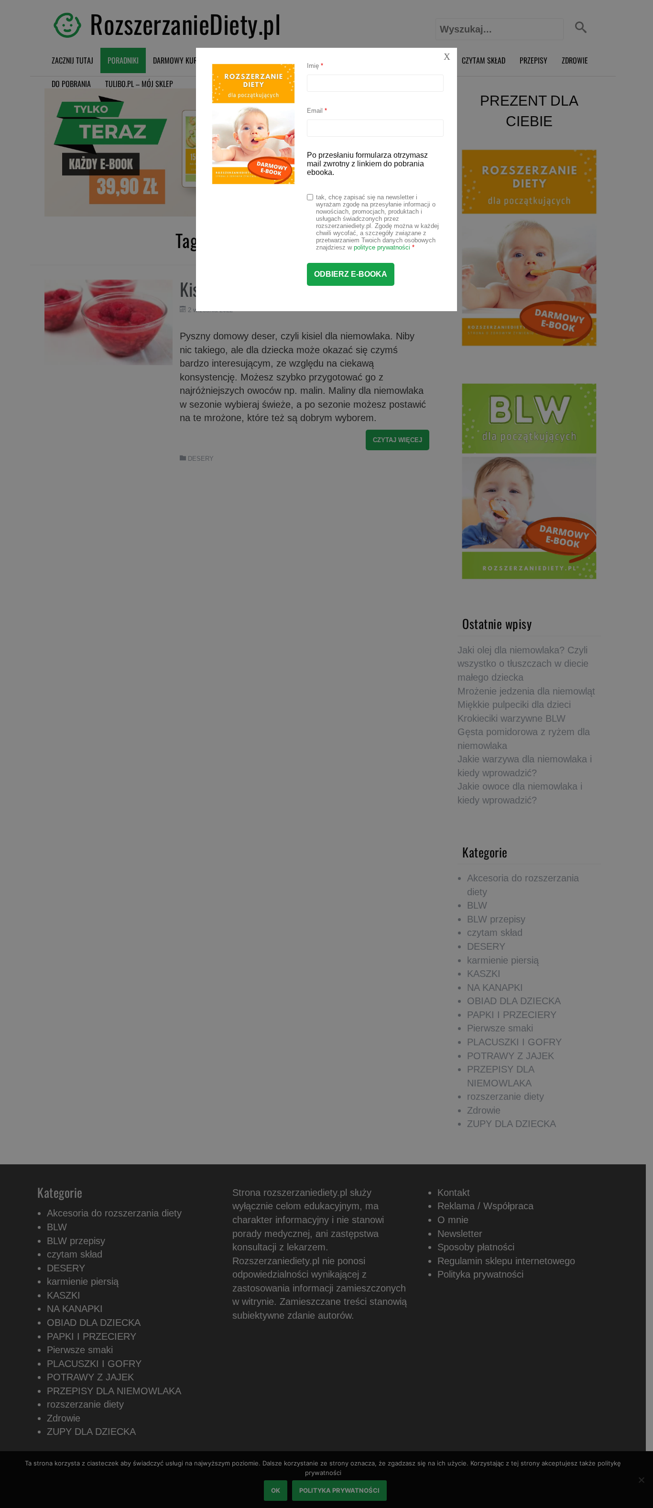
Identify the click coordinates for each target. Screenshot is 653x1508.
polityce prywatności (382, 247)
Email (317, 110)
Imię (315, 65)
